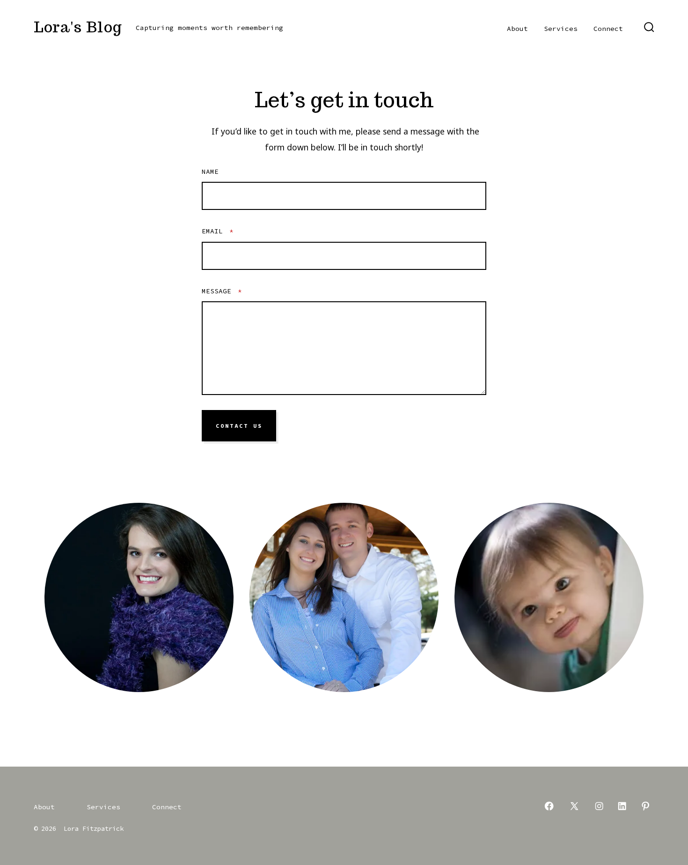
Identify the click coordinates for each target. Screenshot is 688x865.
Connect (608, 28)
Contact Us (239, 426)
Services (561, 28)
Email (218, 231)
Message (222, 291)
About (517, 28)
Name (210, 171)
